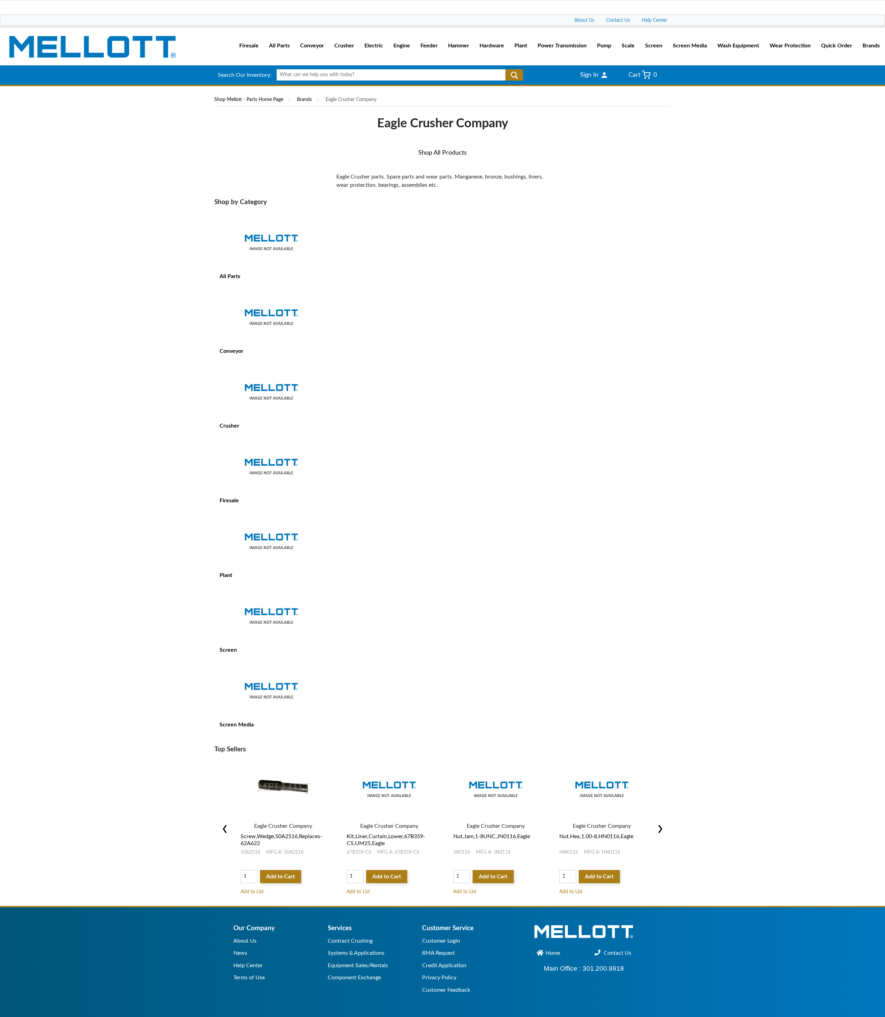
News (240, 953)
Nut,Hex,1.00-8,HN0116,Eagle (596, 836)
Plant (226, 575)
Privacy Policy (439, 977)
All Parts (230, 276)
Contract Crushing (350, 941)
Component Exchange (354, 977)
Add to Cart (280, 876)
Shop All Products (442, 153)
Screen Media (237, 724)
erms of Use (250, 977)
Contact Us (618, 20)
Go (514, 75)
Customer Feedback (446, 990)
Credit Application (444, 965)
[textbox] (397, 75)
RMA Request (438, 953)
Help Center (654, 20)
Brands (304, 99)
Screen (228, 650)
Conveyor (231, 351)
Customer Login (441, 941)
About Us (584, 20)
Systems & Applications (356, 953)
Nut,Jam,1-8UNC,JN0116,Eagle (491, 836)
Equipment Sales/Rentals (358, 965)
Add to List (252, 891)
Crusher (229, 426)
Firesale (229, 500)
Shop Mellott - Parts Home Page (248, 99)
